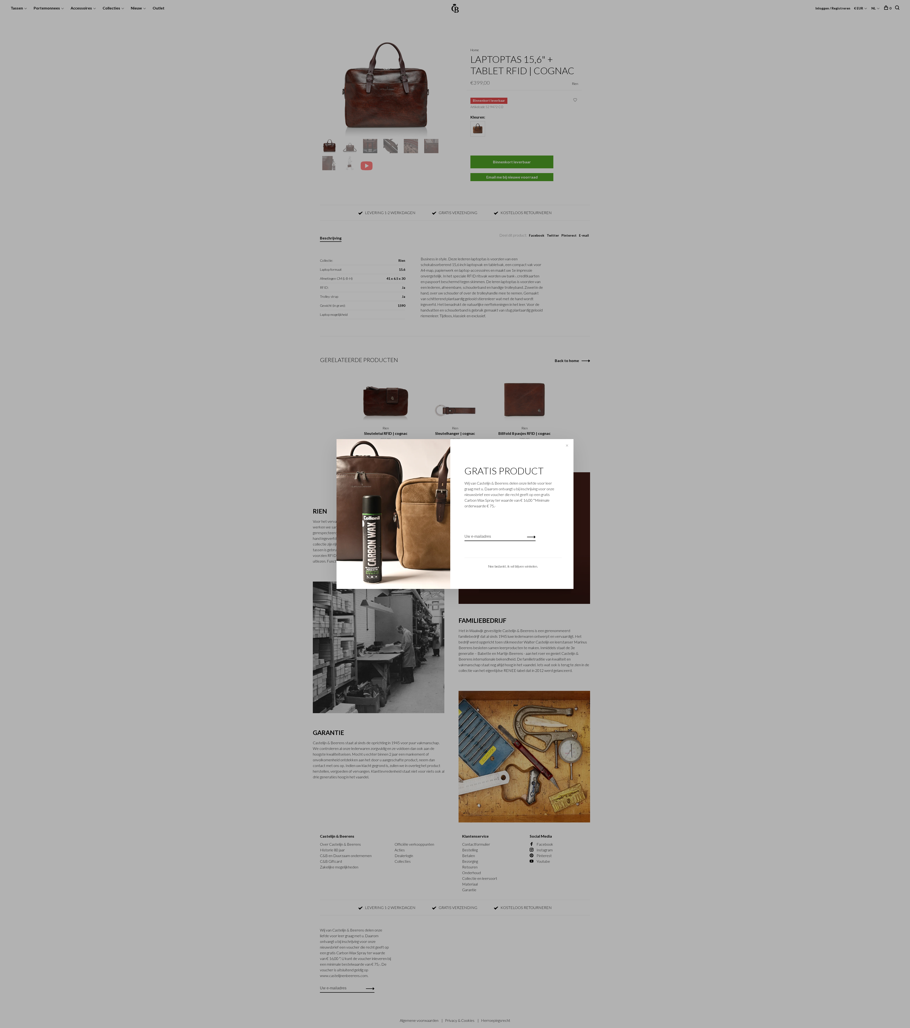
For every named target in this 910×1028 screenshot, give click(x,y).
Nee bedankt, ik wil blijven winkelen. (513, 566)
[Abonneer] (530, 536)
